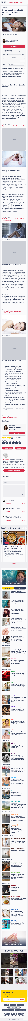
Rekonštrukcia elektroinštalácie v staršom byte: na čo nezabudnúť (18, 841)
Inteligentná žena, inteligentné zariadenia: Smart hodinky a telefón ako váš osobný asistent (17, 757)
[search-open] (5, 2)
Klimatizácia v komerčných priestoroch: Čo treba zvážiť (18, 851)
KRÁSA (12, 719)
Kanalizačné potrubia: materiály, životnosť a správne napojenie (17, 865)
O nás (6, 1005)
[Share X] (10, 442)
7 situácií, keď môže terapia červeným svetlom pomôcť (18, 674)
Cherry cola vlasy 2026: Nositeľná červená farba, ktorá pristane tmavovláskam (17, 611)
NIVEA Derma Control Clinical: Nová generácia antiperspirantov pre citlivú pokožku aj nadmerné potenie (18, 782)
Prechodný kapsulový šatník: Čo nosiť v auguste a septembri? (18, 593)
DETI (12, 790)
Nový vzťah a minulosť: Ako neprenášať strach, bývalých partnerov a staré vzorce (18, 699)
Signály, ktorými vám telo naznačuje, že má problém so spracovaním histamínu (18, 686)
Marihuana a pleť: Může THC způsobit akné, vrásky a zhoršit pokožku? (18, 733)
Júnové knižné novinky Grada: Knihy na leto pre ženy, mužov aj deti (17, 923)
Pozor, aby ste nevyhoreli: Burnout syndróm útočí (11, 312)
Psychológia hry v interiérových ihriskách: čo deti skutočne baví (18, 794)
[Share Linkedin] (16, 442)
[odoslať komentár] (23, 494)
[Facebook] (12, 1014)
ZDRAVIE (13, 672)
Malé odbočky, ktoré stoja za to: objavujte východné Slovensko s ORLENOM (18, 770)
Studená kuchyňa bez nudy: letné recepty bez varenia (18, 899)
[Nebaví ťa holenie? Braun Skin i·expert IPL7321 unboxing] (7, 980)
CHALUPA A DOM (15, 862)
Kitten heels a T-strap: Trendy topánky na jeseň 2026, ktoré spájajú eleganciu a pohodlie (17, 638)
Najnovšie (20, 588)
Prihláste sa (6, 459)
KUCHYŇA (13, 886)
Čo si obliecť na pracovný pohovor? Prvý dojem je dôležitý (13, 219)
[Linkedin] (22, 1014)
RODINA (13, 706)
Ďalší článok (20, 448)
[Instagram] (5, 1014)
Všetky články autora (17, 433)
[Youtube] (8, 1014)
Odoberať (22, 999)
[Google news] (19, 1014)
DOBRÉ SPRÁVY (15, 767)
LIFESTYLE (8, 7)
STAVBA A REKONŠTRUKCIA (18, 838)
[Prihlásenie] (2, 2)
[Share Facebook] (3, 442)
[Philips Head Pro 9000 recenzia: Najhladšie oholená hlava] (21, 972)
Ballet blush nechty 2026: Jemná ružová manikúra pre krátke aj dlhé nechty (18, 629)
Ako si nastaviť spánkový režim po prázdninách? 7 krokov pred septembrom (17, 709)
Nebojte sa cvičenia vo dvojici (10, 417)
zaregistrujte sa (8, 465)
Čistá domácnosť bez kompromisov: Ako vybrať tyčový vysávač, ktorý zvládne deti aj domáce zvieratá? (18, 914)
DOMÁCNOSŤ (14, 814)
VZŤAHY (13, 695)
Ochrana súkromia (8, 1010)
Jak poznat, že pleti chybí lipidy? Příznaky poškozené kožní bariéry (18, 722)
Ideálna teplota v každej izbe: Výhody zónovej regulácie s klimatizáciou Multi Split (17, 876)
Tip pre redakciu (20, 1010)
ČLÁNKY (13, 743)
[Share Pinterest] (13, 442)
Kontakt (13, 1005)
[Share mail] (19, 442)
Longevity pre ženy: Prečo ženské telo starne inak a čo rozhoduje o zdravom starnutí (18, 620)
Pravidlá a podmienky (14, 1007)
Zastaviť (14, 57)
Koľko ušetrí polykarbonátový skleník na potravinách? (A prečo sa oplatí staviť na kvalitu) (18, 805)
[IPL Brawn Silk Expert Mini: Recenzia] (21, 980)
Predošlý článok (8, 448)
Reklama (20, 1005)
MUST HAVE (14, 658)
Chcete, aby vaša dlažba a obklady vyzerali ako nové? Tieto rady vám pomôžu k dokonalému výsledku (18, 818)
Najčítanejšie (8, 588)
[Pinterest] (15, 1014)
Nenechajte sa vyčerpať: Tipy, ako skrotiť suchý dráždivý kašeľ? (17, 746)
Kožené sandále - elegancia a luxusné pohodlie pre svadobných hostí (18, 662)
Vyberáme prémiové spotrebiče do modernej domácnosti (17, 889)
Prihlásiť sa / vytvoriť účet (14, 470)
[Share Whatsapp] (6, 442)
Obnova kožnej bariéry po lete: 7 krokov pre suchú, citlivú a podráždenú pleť (18, 602)
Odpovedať (8, 503)
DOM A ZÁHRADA (15, 801)
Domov (3, 7)
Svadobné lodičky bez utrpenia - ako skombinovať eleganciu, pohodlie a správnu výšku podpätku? (18, 652)
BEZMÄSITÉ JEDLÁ (15, 896)
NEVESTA (13, 648)
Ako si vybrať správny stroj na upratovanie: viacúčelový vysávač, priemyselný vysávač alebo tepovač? (18, 829)
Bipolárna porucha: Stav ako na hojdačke (13, 126)
